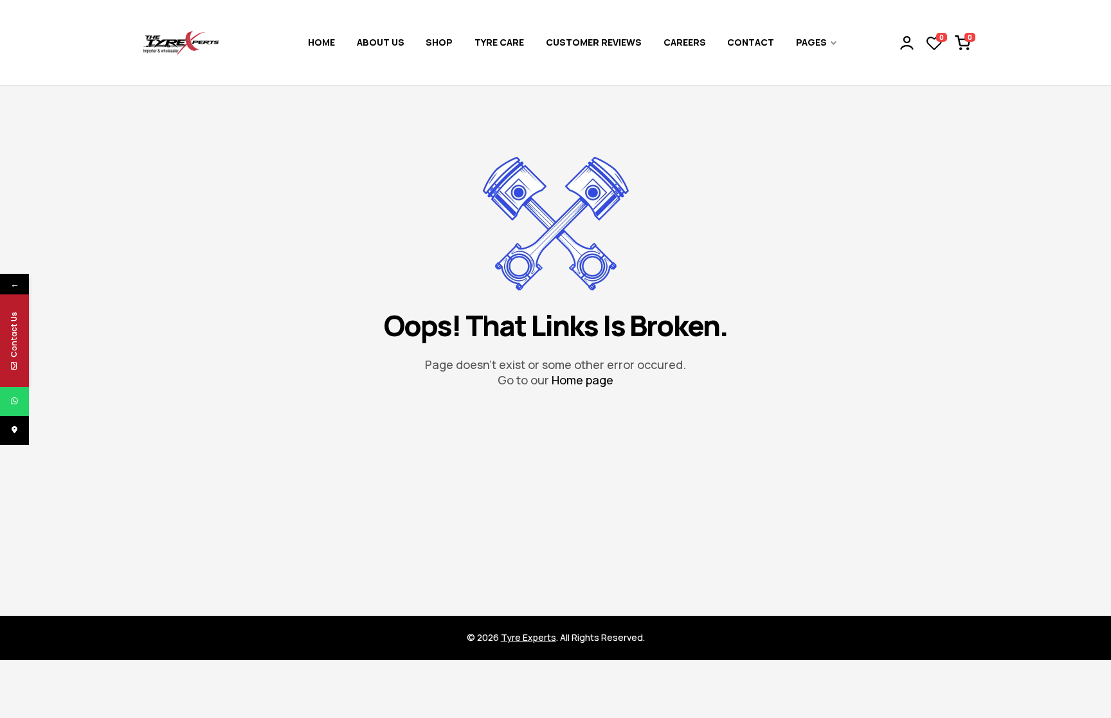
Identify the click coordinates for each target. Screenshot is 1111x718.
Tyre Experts (528, 637)
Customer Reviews (594, 42)
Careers (685, 42)
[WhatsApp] (14, 401)
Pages (811, 42)
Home (321, 42)
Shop (439, 42)
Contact (750, 42)
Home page (582, 380)
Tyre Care (499, 42)
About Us (380, 42)
